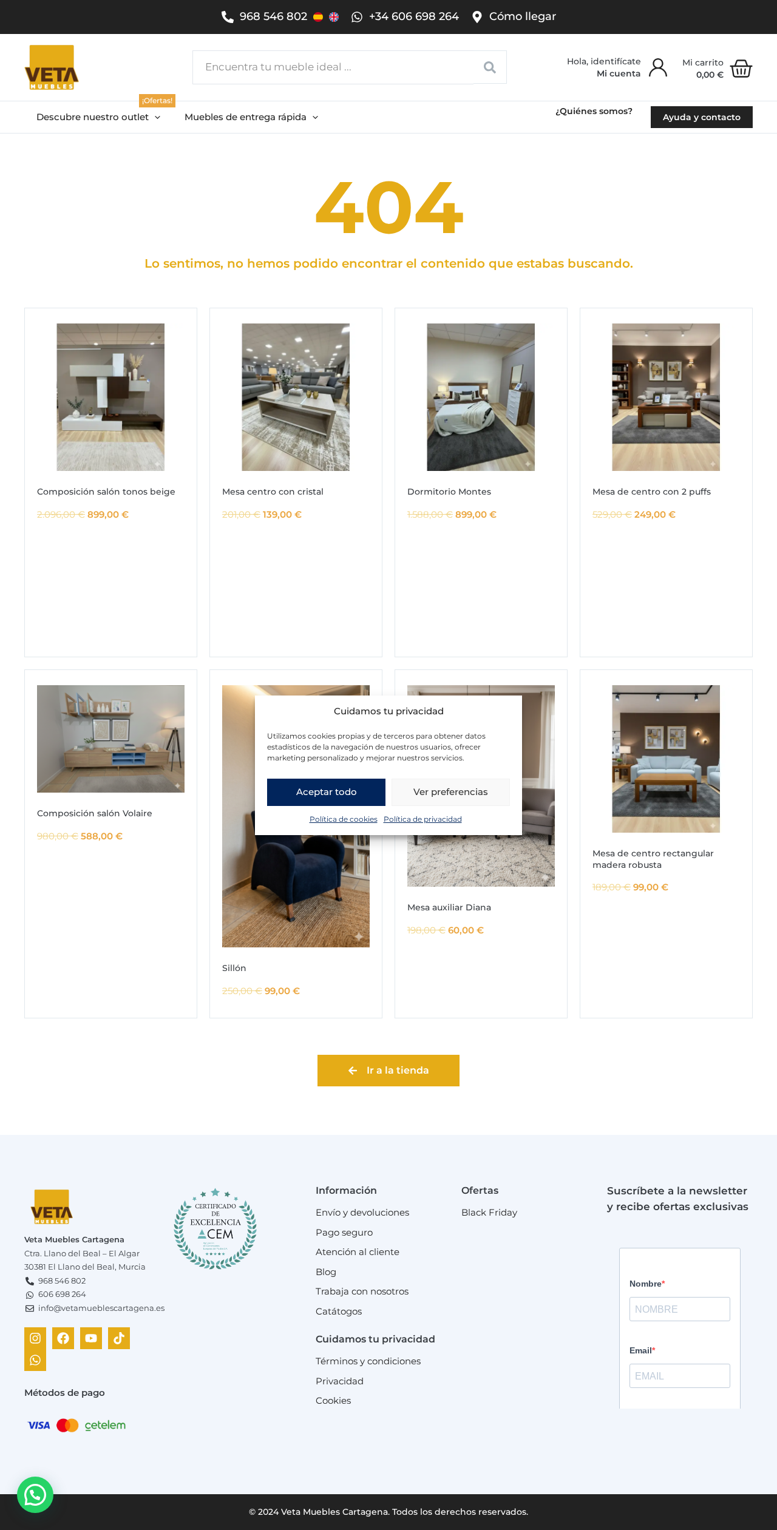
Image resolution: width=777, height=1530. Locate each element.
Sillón (234, 968)
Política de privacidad (423, 818)
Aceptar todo (326, 791)
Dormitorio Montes (449, 491)
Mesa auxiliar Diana (449, 907)
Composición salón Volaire (94, 813)
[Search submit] (490, 67)
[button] (98, 117)
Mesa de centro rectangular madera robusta (653, 859)
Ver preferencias (450, 791)
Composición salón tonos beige (106, 491)
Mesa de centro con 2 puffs (651, 491)
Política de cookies (344, 818)
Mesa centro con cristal (273, 491)
